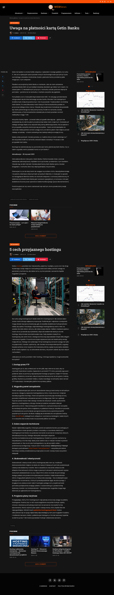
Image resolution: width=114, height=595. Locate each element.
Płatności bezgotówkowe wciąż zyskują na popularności (39, 225)
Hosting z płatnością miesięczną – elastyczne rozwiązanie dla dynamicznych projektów (18, 552)
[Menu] (4, 7)
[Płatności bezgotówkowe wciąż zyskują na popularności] (40, 215)
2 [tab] (90, 86)
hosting (19, 266)
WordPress (20, 416)
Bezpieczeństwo (32, 13)
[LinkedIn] (2, 86)
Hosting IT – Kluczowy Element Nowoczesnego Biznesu (39, 551)
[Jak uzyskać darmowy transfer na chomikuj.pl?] (90, 100)
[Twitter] (2, 81)
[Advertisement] (57, 54)
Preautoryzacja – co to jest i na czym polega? (19, 224)
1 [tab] (89, 86)
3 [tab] (92, 86)
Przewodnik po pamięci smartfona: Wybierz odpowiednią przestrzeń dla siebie (85, 76)
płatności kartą (33, 199)
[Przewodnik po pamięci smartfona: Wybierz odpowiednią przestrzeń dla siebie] (99, 78)
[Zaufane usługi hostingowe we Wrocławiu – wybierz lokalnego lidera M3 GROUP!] (62, 541)
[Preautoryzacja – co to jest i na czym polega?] (19, 215)
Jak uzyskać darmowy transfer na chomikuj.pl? (92, 111)
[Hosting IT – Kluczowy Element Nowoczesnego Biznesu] (40, 541)
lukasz (17, 33)
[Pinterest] (2, 90)
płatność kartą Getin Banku (19, 199)
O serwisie (43, 586)
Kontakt (52, 586)
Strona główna (14, 18)
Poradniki (55, 13)
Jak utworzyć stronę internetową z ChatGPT (92, 134)
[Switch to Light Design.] (108, 1)
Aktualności (19, 13)
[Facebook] (2, 76)
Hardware (44, 13)
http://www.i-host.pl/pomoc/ (39, 448)
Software (77, 13)
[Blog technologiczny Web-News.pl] (57, 7)
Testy (86, 13)
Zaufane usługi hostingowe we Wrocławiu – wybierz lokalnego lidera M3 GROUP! (62, 551)
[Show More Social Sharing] (50, 38)
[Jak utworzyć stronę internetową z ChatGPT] (90, 123)
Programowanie (66, 13)
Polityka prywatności (66, 586)
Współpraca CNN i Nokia (89, 141)
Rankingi (96, 13)
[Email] (2, 95)
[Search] (110, 1)
